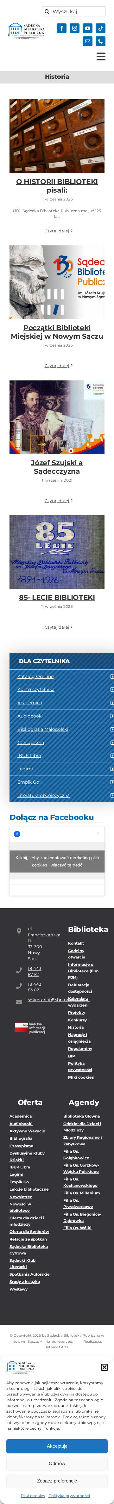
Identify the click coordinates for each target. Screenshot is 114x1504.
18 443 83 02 (34, 987)
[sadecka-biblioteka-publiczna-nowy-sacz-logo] (26, 25)
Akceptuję (57, 1446)
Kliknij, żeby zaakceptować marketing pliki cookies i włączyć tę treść (57, 861)
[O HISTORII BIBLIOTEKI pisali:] (57, 136)
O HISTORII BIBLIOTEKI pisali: (57, 126)
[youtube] (87, 28)
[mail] (87, 41)
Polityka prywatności (69, 1495)
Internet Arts (57, 1347)
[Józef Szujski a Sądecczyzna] (57, 417)
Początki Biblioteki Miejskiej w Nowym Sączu (57, 268)
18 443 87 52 (34, 971)
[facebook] (61, 28)
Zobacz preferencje (57, 1480)
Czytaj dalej (57, 230)
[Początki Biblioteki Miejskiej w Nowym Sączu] (57, 282)
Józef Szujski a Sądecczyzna (57, 407)
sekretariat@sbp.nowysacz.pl (37, 999)
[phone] (100, 41)
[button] (104, 1367)
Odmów (57, 1463)
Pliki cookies (33, 1495)
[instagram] (74, 28)
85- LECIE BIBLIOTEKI (57, 546)
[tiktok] (100, 28)
